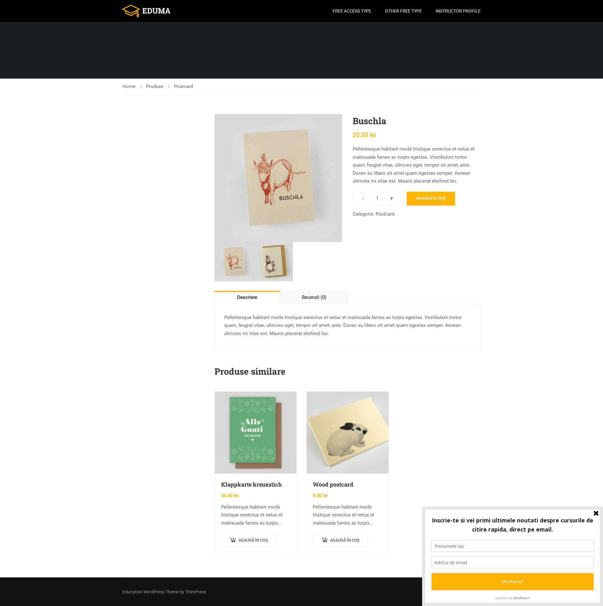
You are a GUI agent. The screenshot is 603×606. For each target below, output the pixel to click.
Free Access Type (352, 11)
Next (348, 178)
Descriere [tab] (247, 297)
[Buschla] (278, 178)
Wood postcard (333, 484)
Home (128, 86)
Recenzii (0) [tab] (314, 297)
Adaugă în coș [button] (253, 540)
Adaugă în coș (431, 198)
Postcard (183, 86)
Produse (154, 86)
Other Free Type (403, 11)
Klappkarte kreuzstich (251, 484)
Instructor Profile (458, 11)
